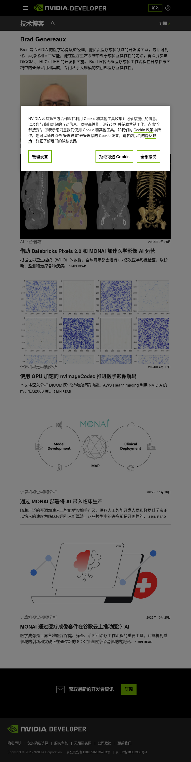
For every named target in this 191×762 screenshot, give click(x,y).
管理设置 (40, 156)
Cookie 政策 (143, 129)
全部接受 (148, 156)
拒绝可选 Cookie (114, 156)
